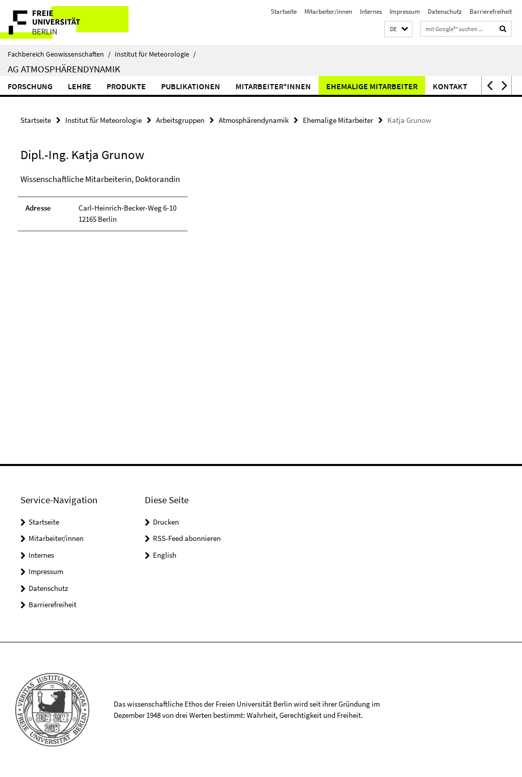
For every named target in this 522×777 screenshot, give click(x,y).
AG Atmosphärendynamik (64, 69)
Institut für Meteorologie (155, 54)
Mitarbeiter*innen (273, 86)
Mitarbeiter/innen (328, 11)
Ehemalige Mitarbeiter (371, 86)
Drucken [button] (166, 522)
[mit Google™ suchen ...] (503, 29)
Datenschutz (445, 11)
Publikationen (190, 86)
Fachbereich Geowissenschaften (59, 54)
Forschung (30, 86)
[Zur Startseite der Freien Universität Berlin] (67, 22)
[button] (398, 29)
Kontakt (450, 86)
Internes (371, 11)
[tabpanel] (157, 207)
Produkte (126, 86)
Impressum (404, 11)
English (164, 555)
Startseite (284, 11)
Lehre (79, 86)
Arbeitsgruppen (180, 120)
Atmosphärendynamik (254, 120)
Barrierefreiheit (490, 11)
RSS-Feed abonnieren (187, 538)
